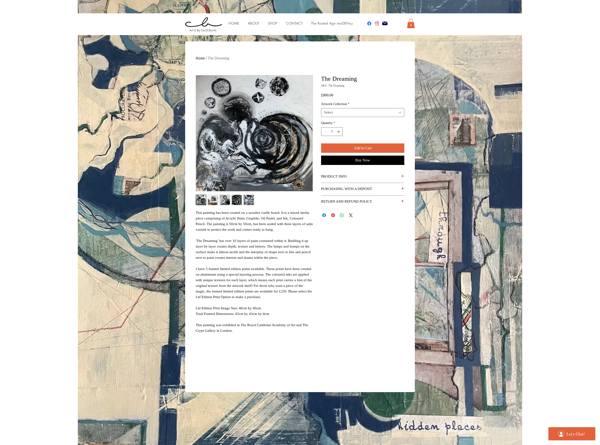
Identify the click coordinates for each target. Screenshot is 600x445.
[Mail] (385, 23)
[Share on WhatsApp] (342, 215)
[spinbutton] (332, 132)
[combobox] (362, 112)
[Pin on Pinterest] (333, 215)
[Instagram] (377, 23)
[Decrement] (325, 132)
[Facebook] (369, 23)
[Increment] (339, 132)
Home (200, 58)
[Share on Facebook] (324, 215)
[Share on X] (351, 215)
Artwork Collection (335, 104)
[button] (411, 23)
